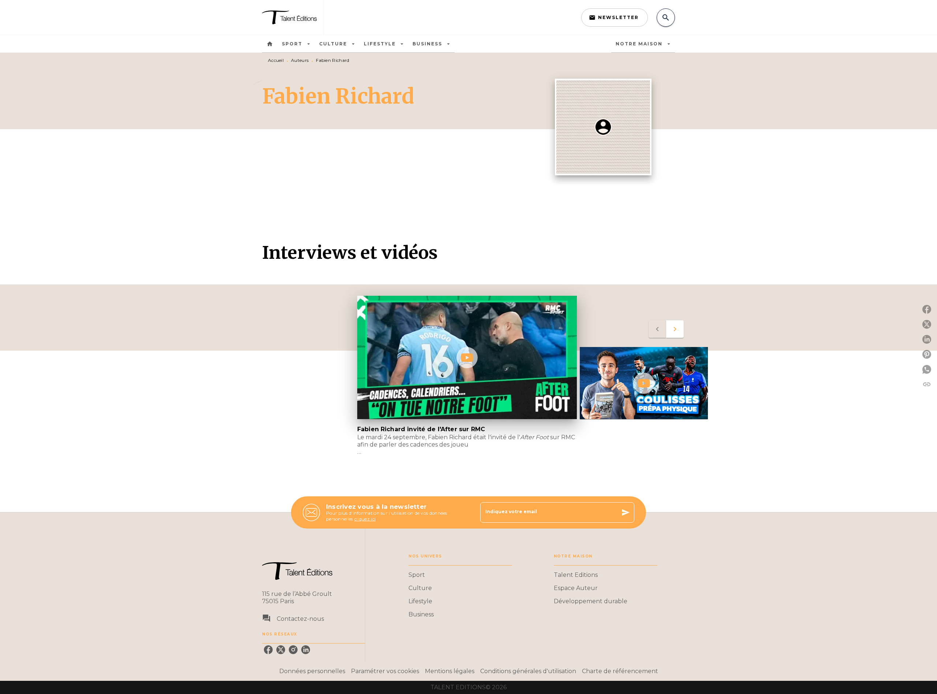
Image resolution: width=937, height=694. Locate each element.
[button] (614, 17)
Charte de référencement (620, 671)
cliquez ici (365, 519)
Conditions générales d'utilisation (528, 671)
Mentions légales (449, 671)
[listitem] (268, 649)
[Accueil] (293, 17)
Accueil (276, 60)
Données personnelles (312, 671)
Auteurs (300, 60)
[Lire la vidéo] (467, 357)
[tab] (269, 44)
